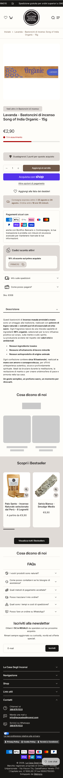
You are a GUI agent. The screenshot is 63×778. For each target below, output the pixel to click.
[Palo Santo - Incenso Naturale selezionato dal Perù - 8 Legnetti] (16, 485)
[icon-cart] (11, 17)
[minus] (6, 168)
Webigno (38, 774)
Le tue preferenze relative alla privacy (22, 736)
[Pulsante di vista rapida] (26, 489)
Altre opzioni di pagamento (31, 184)
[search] (53, 17)
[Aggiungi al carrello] (26, 495)
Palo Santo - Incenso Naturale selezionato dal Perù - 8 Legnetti (17, 506)
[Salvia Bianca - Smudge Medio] (46, 485)
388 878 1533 (16, 709)
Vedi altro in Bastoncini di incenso (22, 109)
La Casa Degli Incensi (36, 763)
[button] (5, 17)
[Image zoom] (31, 72)
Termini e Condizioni (49, 742)
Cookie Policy (29, 742)
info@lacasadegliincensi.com (24, 717)
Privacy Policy (13, 742)
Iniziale (7, 32)
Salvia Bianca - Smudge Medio (46, 505)
